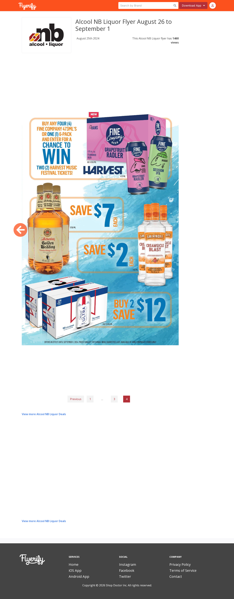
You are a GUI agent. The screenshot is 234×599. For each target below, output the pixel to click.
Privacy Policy (180, 564)
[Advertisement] (100, 85)
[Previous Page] (20, 230)
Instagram (127, 564)
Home (73, 564)
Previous (75, 399)
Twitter (125, 576)
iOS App (75, 570)
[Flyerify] (19, 5)
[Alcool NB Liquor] (46, 35)
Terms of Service (182, 570)
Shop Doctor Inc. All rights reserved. (129, 585)
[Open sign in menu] (212, 5)
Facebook (126, 570)
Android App (79, 576)
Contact (175, 576)
